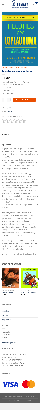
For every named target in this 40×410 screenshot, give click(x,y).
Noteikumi (6, 311)
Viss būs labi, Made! (28, 292)
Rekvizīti (5, 315)
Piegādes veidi (8, 319)
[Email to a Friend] (16, 121)
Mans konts (30, 397)
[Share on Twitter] (12, 121)
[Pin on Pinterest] (20, 121)
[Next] (38, 283)
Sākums (4, 68)
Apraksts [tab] (5, 134)
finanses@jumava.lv (10, 342)
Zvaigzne (9, 111)
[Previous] (1, 283)
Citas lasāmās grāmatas (18, 68)
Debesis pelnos (7, 292)
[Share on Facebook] (8, 121)
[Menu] (3, 4)
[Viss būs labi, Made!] (29, 278)
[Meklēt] (33, 4)
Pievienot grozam (24, 100)
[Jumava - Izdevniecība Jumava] (20, 4)
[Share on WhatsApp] (4, 121)
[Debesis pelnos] (10, 278)
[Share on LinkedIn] (24, 121)
